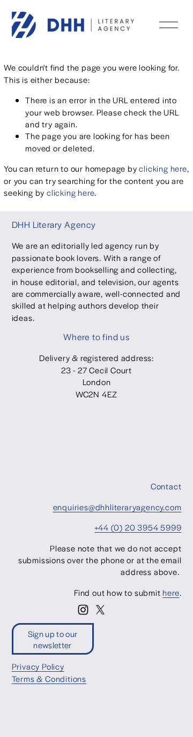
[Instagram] (83, 609)
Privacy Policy (38, 666)
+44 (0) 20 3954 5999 (137, 527)
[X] (100, 609)
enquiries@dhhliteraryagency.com (117, 506)
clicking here (163, 168)
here (170, 592)
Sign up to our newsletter (52, 639)
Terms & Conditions (49, 678)
